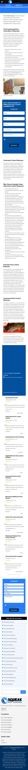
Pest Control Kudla (8, 632)
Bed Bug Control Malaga (9, 651)
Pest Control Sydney (6, 722)
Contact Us (4, 742)
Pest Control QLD (9, 8)
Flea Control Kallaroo (8, 674)
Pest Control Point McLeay (10, 661)
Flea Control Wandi (8, 684)
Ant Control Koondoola (9, 654)
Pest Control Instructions (9, 141)
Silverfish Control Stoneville (10, 641)
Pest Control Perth (5, 729)
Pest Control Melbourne (7, 717)
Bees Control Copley (8, 625)
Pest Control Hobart (6, 732)
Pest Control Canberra (6, 725)
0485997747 (18, 5)
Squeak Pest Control (15, 747)
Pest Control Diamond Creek (10, 667)
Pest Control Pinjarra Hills (10, 671)
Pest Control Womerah (9, 628)
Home (3, 8)
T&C (21, 139)
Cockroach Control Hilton (9, 648)
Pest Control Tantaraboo (9, 635)
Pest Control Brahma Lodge (10, 638)
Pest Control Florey (8, 664)
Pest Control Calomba (9, 622)
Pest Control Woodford (9, 680)
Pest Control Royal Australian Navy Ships (13, 658)
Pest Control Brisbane (6, 720)
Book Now (14, 145)
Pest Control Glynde (8, 645)
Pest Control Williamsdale (10, 677)
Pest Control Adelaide (6, 727)
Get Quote (8, 5)
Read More (7, 411)
